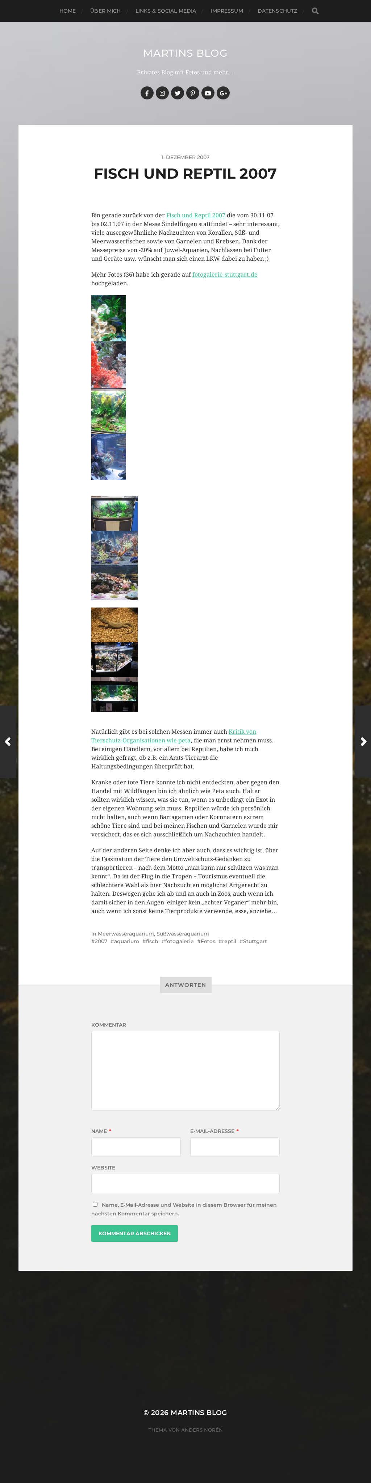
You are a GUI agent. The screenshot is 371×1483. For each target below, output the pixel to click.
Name (101, 1131)
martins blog (185, 53)
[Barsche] (185, 694)
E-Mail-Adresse (214, 1131)
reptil (229, 941)
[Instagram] (162, 92)
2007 (101, 941)
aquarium (126, 941)
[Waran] (185, 625)
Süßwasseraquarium (183, 933)
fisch (152, 941)
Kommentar (108, 1025)
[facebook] (147, 92)
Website (103, 1167)
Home (67, 11)
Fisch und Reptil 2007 (195, 215)
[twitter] (177, 92)
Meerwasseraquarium (126, 933)
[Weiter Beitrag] (363, 742)
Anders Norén (202, 1430)
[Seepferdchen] (185, 364)
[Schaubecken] (185, 513)
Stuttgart (255, 941)
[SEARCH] (315, 11)
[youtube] (207, 92)
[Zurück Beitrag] (8, 742)
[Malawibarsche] (185, 318)
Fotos (208, 941)
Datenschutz (277, 11)
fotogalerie (179, 941)
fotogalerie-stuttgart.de (225, 274)
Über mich (105, 11)
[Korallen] (185, 457)
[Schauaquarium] (185, 411)
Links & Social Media (166, 11)
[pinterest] (192, 92)
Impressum (226, 11)
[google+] (223, 92)
